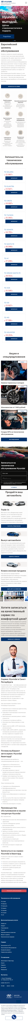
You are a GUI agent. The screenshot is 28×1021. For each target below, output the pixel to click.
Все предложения (14, 439)
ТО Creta (8, 201)
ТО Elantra (9, 186)
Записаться (14, 178)
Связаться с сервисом (14, 639)
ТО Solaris (8, 172)
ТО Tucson (8, 215)
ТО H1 (6, 258)
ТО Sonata (8, 230)
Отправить (14, 487)
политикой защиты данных (9, 483)
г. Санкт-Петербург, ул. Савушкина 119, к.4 (7, 979)
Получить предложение (14, 526)
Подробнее (7, 36)
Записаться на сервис (14, 86)
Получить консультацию (14, 891)
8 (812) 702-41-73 (5, 983)
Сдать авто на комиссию (14, 589)
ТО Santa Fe (9, 244)
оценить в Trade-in (14, 556)
